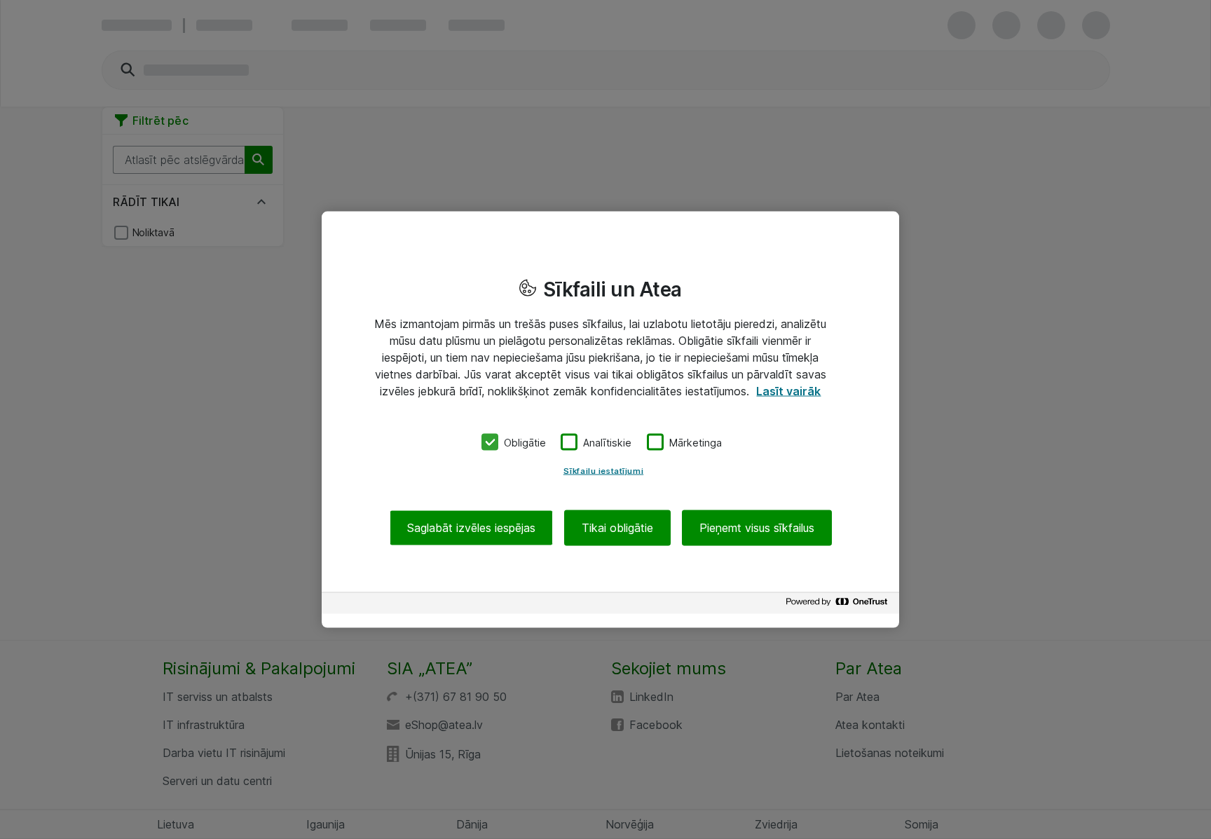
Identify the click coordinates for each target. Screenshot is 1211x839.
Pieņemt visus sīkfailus (756, 528)
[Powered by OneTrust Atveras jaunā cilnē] (839, 605)
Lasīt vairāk (788, 390)
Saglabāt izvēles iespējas (471, 528)
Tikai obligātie (617, 528)
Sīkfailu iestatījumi (603, 471)
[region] (610, 419)
